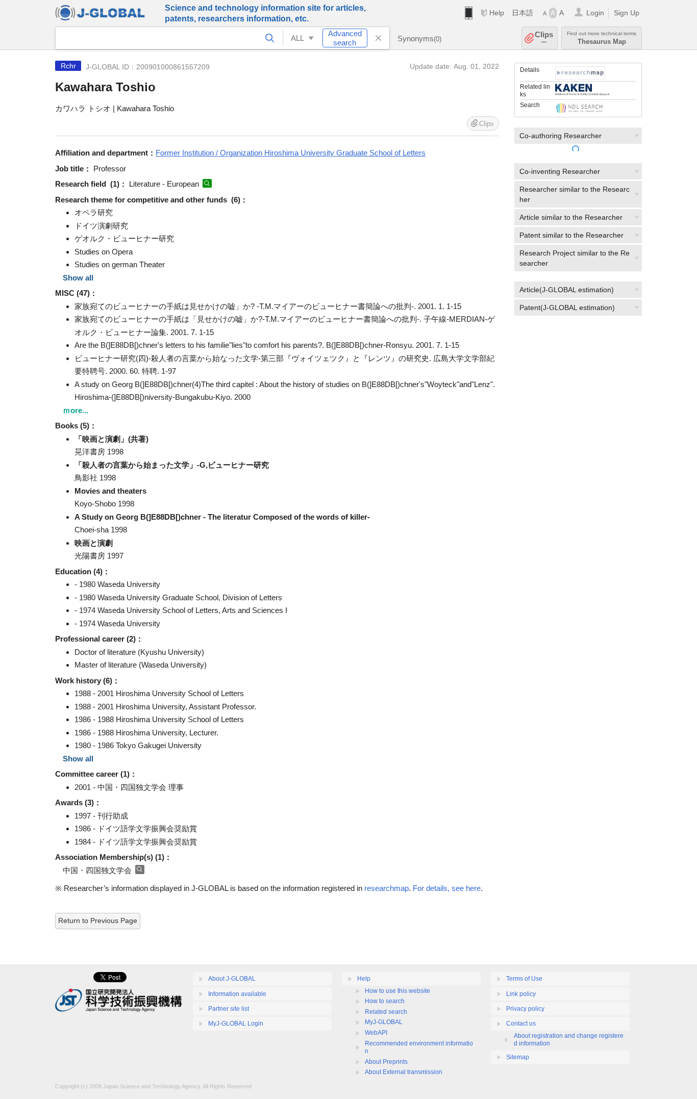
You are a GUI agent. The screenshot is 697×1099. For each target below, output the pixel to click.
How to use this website (397, 990)
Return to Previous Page (97, 920)
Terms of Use (524, 978)
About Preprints (386, 1061)
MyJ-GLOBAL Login (235, 1023)
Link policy (521, 994)
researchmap (386, 888)
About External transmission (403, 1072)
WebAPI (376, 1032)
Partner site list (228, 1008)
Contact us (521, 1023)
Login (595, 13)
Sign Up (626, 13)
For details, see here (447, 888)
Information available (237, 994)
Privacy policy (525, 1008)
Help (496, 13)
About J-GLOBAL (232, 978)
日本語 (522, 13)
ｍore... (75, 410)
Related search (386, 1011)
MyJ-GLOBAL (384, 1022)
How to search (385, 1001)
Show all (78, 277)
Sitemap (517, 1057)
